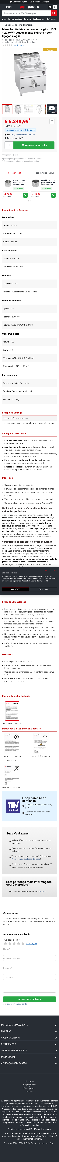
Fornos (27, 19)
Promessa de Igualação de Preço (26, 859)
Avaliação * (8, 977)
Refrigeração (53, 19)
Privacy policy (51, 570)
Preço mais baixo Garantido (23, 135)
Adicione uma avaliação (29, 999)
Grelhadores (38, 19)
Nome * (6, 949)
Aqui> (43, 891)
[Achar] (54, 13)
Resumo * (7, 968)
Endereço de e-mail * (12, 958)
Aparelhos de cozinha (12, 19)
